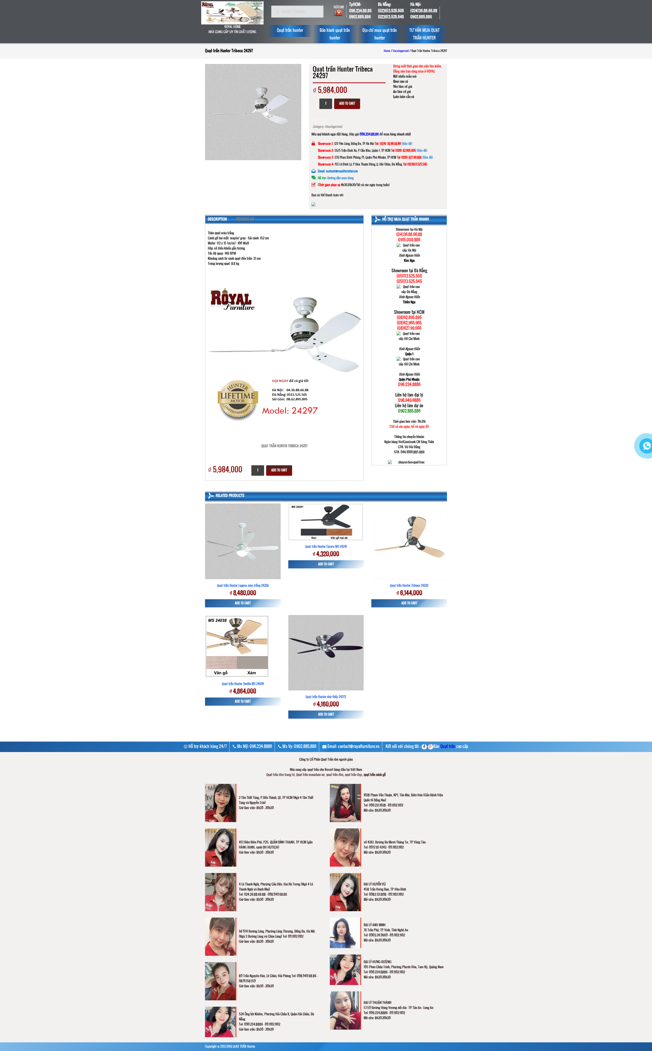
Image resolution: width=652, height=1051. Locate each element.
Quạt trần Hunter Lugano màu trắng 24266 (243, 585)
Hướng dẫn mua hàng (340, 178)
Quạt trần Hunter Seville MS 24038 (243, 684)
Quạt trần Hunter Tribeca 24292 (409, 585)
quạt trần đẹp (353, 775)
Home (387, 51)
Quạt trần (447, 746)
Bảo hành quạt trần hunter (335, 34)
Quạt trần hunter (290, 30)
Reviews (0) (245, 219)
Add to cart (347, 103)
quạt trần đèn (334, 775)
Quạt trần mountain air (310, 775)
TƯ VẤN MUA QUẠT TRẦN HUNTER (424, 34)
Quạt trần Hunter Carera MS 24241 (326, 546)
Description (217, 219)
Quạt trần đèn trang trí (280, 775)
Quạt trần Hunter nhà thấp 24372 (326, 697)
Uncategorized (401, 51)
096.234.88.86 (369, 134)
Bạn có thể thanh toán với (327, 195)
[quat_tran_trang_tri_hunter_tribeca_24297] (253, 112)
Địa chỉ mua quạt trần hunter (379, 34)
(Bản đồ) (407, 144)
